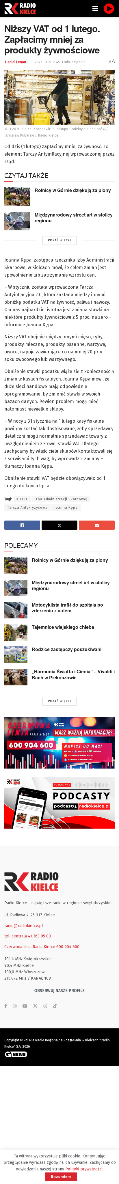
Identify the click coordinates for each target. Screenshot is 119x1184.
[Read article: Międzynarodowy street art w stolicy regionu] (17, 221)
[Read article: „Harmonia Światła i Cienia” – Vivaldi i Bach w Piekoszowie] (15, 677)
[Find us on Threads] (45, 1006)
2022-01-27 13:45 (47, 62)
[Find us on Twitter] (35, 1006)
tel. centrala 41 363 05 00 (27, 936)
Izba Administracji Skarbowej (61, 499)
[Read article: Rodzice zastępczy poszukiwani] (15, 654)
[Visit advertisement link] (59, 743)
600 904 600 (67, 946)
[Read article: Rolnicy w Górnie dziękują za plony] (17, 196)
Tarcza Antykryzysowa (27, 508)
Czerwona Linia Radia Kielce (29, 946)
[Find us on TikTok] (55, 1006)
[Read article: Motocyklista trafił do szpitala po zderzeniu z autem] (15, 610)
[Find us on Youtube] (25, 1006)
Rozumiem (61, 1176)
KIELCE (22, 499)
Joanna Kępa (66, 508)
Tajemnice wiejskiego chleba (63, 627)
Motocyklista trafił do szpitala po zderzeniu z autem (67, 607)
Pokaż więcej (59, 240)
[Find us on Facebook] (5, 1006)
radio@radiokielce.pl (23, 925)
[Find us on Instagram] (15, 1006)
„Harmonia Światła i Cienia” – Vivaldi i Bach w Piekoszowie (73, 674)
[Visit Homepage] (21, 8)
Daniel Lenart (15, 62)
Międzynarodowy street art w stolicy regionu (74, 217)
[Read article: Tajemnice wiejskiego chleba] (15, 632)
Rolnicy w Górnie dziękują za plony (73, 190)
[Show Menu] (95, 8)
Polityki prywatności (84, 1169)
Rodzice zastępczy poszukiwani (66, 649)
